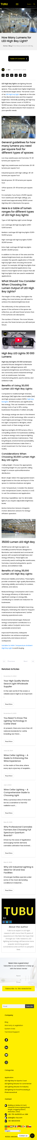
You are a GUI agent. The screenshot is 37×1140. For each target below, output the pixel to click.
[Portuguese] (27, 1126)
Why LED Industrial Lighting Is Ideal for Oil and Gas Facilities (18, 869)
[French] (16, 1126)
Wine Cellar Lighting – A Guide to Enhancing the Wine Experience (16, 758)
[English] (14, 1126)
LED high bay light (12, 94)
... (4, 696)
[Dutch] (11, 1126)
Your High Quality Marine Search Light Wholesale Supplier (16, 683)
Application (9, 1077)
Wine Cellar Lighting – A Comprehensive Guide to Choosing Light (17, 792)
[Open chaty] (32, 1135)
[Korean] (24, 1126)
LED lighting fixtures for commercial (18, 1084)
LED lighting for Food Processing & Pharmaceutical (17, 1091)
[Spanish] (6, 1129)
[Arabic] (6, 1126)
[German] (19, 1126)
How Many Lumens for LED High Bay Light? (16, 39)
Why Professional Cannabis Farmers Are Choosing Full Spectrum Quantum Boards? (18, 831)
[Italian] (22, 1126)
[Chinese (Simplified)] (8, 1126)
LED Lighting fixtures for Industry (16, 1087)
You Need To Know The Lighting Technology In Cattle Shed (15, 721)
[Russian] (30, 1126)
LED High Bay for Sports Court (16, 1081)
